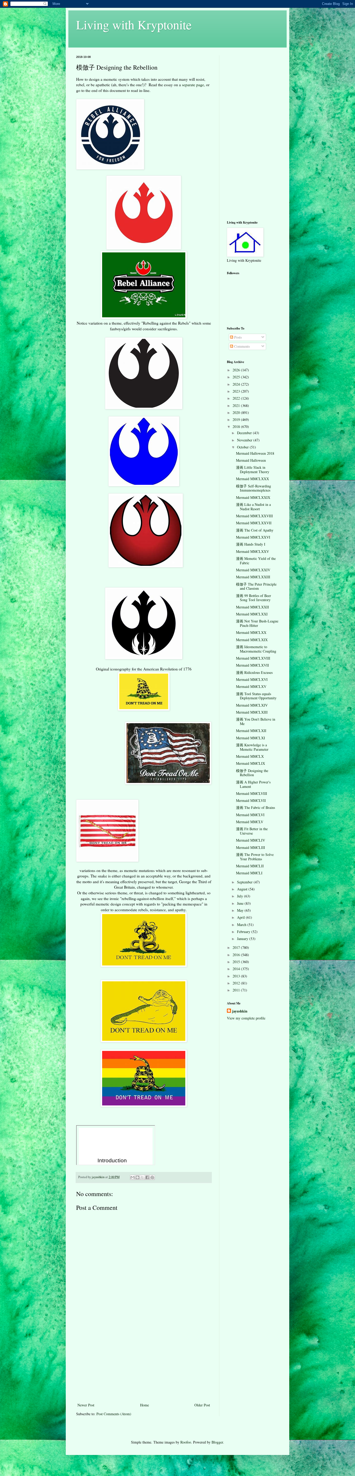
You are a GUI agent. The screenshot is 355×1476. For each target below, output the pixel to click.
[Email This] (132, 1177)
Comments (241, 346)
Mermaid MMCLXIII (252, 712)
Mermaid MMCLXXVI (253, 537)
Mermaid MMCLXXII (252, 607)
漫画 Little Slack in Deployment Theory (252, 469)
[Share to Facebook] (147, 1177)
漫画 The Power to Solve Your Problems (255, 856)
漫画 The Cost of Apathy (254, 530)
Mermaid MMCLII (250, 865)
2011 (237, 990)
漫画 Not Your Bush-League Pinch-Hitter (257, 623)
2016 (237, 954)
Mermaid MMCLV (249, 821)
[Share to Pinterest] (152, 1177)
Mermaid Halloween (251, 460)
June (241, 903)
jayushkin (239, 1011)
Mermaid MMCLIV (250, 840)
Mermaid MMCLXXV (252, 551)
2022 (237, 398)
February (244, 931)
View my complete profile (246, 1018)
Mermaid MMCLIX (250, 763)
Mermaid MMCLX (250, 756)
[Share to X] (142, 1177)
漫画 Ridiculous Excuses (254, 672)
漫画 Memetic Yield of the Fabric (256, 560)
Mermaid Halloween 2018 (255, 453)
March (242, 924)
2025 (237, 376)
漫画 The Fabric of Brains (255, 807)
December (245, 432)
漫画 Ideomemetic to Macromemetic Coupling (256, 649)
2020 (237, 412)
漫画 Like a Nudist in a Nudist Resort (253, 506)
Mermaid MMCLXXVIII (254, 515)
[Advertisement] (144, 1362)
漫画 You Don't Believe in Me (255, 721)
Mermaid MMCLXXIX (253, 497)
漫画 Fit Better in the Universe (252, 831)
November (245, 440)
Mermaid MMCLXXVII (254, 522)
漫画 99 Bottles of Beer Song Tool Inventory (253, 597)
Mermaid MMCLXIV (252, 705)
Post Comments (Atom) (113, 1413)
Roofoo (185, 1442)
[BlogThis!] (137, 1177)
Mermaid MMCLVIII (251, 793)
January (243, 938)
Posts (237, 337)
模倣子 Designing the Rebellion (252, 772)
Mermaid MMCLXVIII (253, 658)
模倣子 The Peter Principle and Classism (256, 586)
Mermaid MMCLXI (250, 737)
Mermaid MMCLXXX (252, 478)
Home (144, 1405)
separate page (193, 84)
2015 (237, 961)
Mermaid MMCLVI (250, 814)
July (240, 896)
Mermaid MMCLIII (250, 847)
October (243, 447)
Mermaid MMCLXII (251, 730)
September (245, 882)
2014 (237, 968)
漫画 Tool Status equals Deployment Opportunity (256, 696)
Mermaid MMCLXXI (252, 614)
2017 (237, 947)
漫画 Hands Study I (250, 544)
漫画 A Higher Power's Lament (253, 784)
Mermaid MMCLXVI (252, 679)
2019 (237, 419)
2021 (237, 405)
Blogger (217, 1442)
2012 (237, 983)
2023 (237, 391)
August (242, 889)
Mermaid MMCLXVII (252, 665)
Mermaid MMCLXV (251, 686)
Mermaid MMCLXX (251, 632)
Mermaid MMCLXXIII (253, 576)
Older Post (202, 1405)
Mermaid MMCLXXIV (253, 569)
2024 (237, 384)
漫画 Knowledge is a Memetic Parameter (252, 747)
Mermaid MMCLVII (251, 800)
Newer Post (85, 1405)
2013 (237, 976)
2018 (237, 426)
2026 (237, 369)
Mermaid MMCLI (249, 872)
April (241, 917)
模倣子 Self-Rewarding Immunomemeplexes (253, 488)
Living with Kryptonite (134, 24)
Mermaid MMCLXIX (252, 639)
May (241, 910)
